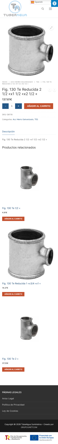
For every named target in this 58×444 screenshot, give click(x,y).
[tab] (8, 132)
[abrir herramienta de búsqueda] (43, 9)
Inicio (4, 82)
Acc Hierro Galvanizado (22, 82)
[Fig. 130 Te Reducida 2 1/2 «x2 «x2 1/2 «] (54, 90)
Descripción (8, 131)
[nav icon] (50, 9)
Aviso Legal (8, 398)
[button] (51, 27)
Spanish (38, 2)
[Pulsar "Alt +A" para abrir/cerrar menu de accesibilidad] (54, 3)
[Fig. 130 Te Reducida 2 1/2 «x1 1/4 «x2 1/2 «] (49, 90)
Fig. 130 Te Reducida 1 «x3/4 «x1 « (21, 283)
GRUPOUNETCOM (29, 427)
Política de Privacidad (13, 404)
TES (37, 82)
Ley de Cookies (10, 411)
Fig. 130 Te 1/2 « (11, 208)
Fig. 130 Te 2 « (10, 358)
